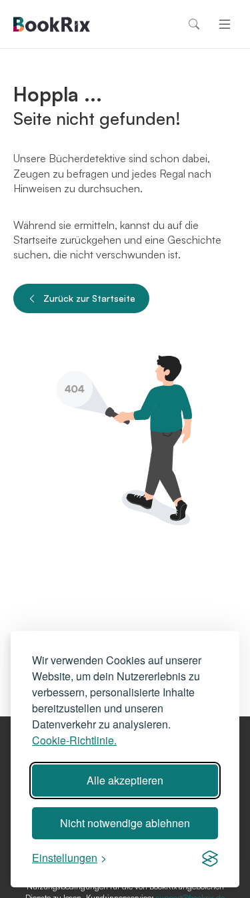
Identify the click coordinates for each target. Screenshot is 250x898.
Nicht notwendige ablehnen (125, 823)
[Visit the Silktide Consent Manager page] (210, 858)
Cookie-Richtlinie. (74, 740)
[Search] (194, 24)
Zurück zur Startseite (89, 298)
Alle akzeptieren (125, 780)
